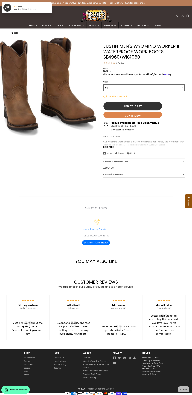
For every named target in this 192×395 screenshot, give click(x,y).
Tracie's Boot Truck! (92, 374)
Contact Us (59, 357)
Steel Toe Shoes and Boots (95, 370)
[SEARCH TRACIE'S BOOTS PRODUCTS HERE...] (177, 16)
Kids (26, 371)
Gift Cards (28, 364)
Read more (108, 147)
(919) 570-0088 (122, 2)
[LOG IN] (182, 16)
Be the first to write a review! (96, 242)
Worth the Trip (90, 377)
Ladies (27, 368)
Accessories (29, 357)
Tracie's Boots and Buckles (100, 388)
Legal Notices (60, 361)
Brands (27, 361)
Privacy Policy (60, 364)
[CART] (187, 16)
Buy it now (133, 116)
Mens (26, 374)
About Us (87, 357)
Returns (57, 368)
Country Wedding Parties (94, 361)
